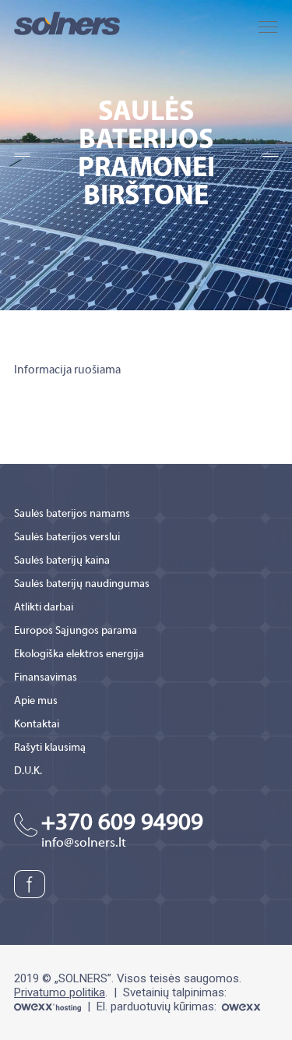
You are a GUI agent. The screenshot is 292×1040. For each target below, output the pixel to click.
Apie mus (36, 701)
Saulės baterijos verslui (67, 537)
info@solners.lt (83, 844)
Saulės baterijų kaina (62, 561)
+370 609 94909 (122, 824)
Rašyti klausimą (50, 748)
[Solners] (67, 22)
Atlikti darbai (43, 608)
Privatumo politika (59, 992)
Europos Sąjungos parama (75, 631)
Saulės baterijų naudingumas (82, 584)
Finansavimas (45, 678)
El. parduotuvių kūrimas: (158, 1006)
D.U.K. (28, 771)
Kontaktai (36, 724)
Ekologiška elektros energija (79, 654)
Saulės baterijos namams (72, 514)
